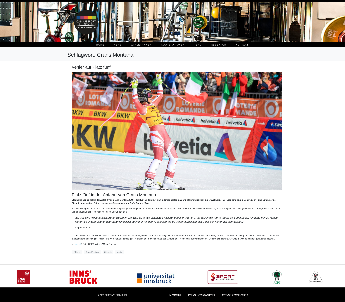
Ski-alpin (108, 252)
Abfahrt (77, 252)
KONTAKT (242, 45)
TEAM (198, 45)
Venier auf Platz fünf (91, 67)
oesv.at (77, 244)
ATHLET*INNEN (141, 45)
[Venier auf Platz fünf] (177, 131)
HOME (100, 45)
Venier (119, 252)
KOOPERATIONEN (173, 45)
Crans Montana (92, 252)
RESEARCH (218, 45)
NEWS (118, 45)
